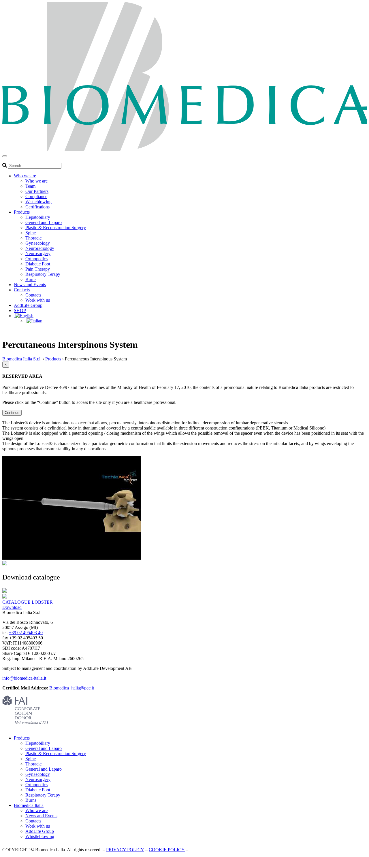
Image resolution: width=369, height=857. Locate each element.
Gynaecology (37, 243)
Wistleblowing (38, 201)
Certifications (37, 206)
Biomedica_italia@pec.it (71, 687)
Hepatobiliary (37, 217)
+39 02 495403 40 (26, 632)
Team (30, 186)
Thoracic (33, 237)
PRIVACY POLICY (125, 849)
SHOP (20, 310)
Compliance (36, 196)
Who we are (25, 175)
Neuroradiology (39, 248)
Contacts (22, 289)
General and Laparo (43, 222)
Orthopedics (36, 258)
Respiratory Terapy (42, 274)
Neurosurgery (37, 253)
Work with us (37, 300)
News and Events (30, 284)
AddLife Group (28, 305)
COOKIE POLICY (167, 849)
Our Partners (36, 191)
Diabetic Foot (37, 263)
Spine (30, 232)
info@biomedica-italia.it (24, 678)
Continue (12, 413)
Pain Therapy (37, 269)
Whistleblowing (39, 836)
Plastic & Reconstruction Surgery (55, 227)
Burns (30, 279)
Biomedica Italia (29, 805)
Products (22, 212)
